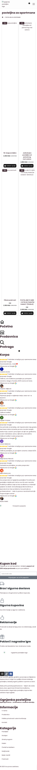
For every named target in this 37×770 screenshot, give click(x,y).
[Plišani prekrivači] (10, 233)
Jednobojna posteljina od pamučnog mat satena (27, 156)
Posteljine (5, 732)
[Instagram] (2, 674)
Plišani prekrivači (10, 300)
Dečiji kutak (5, 751)
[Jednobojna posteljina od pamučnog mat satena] (27, 86)
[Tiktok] (6, 674)
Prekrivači (5, 759)
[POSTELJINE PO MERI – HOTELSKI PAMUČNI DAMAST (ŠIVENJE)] (27, 233)
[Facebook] (11, 674)
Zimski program (7, 739)
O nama (4, 711)
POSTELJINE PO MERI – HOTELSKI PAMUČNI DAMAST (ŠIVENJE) (27, 302)
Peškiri (4, 743)
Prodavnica (5, 715)
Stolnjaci (4, 736)
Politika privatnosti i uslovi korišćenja (14, 718)
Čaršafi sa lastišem (8, 747)
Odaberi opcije (10, 166)
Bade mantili (6, 755)
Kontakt (4, 722)
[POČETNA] (2, 17)
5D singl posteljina (10, 153)
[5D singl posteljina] (10, 86)
